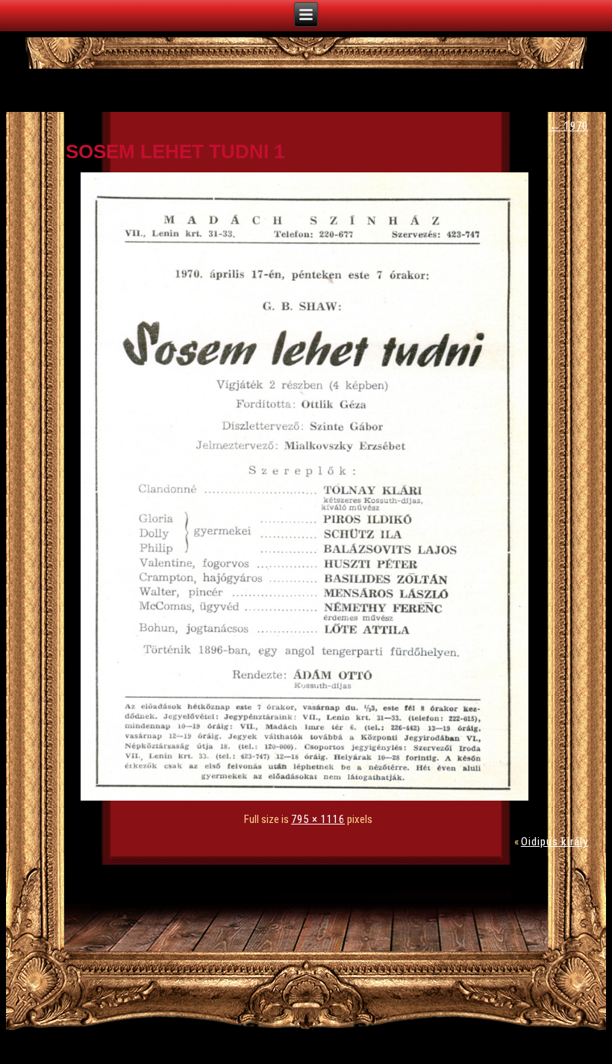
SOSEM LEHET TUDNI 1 (175, 151)
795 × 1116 (318, 819)
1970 (568, 126)
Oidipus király (554, 841)
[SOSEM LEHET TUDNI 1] (308, 797)
